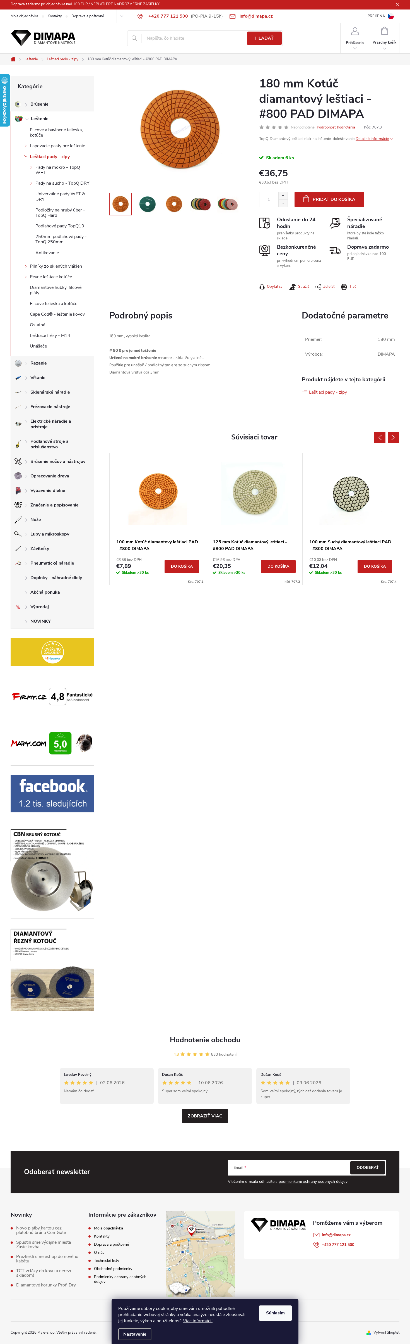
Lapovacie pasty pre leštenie (57, 146)
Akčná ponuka (45, 592)
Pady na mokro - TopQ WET (57, 170)
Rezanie (38, 363)
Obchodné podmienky (113, 1268)
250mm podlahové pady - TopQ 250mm (61, 239)
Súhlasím (275, 1313)
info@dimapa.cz (336, 1235)
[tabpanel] (158, 518)
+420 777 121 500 (338, 1244)
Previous (379, 437)
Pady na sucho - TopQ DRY (62, 183)
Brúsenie (39, 104)
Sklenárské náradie (50, 392)
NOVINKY (40, 621)
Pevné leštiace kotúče (51, 277)
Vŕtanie (37, 378)
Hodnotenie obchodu (205, 1040)
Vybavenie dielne (47, 490)
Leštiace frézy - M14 (50, 335)
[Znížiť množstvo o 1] (283, 203)
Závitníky (39, 549)
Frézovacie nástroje (50, 407)
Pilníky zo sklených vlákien (56, 266)
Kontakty (55, 16)
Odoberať (368, 1167)
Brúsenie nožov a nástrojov (57, 461)
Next (393, 437)
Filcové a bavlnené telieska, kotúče (56, 132)
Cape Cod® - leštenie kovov (57, 314)
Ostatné (37, 325)
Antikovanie (47, 253)
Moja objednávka (24, 16)
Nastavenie (134, 1334)
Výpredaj (39, 607)
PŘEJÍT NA (376, 16)
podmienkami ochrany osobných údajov (313, 1181)
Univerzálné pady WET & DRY (60, 196)
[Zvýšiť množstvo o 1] (283, 195)
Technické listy (106, 1260)
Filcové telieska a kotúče (53, 304)
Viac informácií (198, 1321)
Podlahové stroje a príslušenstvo (49, 444)
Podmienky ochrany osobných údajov (120, 1279)
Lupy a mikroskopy (49, 534)
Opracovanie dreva (49, 476)
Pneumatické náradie (52, 563)
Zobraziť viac (205, 1116)
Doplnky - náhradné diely (56, 578)
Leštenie (40, 119)
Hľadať (264, 38)
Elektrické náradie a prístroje (50, 424)
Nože (35, 520)
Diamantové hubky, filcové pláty (55, 290)
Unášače (38, 346)
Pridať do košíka (334, 199)
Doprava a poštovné (87, 16)
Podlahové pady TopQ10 (59, 226)
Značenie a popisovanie (54, 505)
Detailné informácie (372, 138)
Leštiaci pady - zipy (50, 157)
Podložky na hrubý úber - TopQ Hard (60, 212)
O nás (99, 1252)
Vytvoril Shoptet (386, 1332)
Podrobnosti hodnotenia (336, 127)
